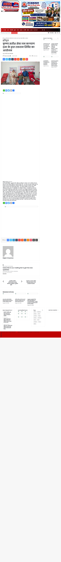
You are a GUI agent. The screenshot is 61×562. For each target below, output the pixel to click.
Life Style (39, 317)
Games (35, 317)
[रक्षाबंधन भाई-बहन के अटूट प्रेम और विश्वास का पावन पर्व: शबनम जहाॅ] (26, 317)
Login (31, 30)
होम (1, 30)
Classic (35, 313)
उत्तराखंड (4, 30)
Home (4, 38)
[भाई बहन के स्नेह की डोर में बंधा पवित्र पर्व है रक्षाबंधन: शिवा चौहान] (19, 313)
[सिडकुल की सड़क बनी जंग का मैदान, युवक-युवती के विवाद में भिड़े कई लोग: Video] (22, 317)
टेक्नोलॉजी (11, 30)
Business (39, 311)
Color (39, 313)
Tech (38, 319)
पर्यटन (18, 30)
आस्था (8, 30)
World (35, 323)
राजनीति (24, 30)
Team (35, 319)
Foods (39, 315)
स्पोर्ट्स (28, 30)
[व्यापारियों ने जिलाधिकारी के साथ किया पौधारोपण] (46, 56)
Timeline (35, 321)
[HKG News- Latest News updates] (10, 6)
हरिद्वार (7, 38)
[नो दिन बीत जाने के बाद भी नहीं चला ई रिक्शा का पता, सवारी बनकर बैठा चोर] (20, 293)
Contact (35, 30)
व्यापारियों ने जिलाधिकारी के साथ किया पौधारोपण (46, 62)
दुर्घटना (15, 30)
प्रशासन (21, 30)
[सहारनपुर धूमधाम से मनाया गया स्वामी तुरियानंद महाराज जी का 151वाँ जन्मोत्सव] (54, 56)
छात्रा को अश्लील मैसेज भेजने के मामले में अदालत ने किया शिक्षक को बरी (8, 300)
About (35, 311)
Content (35, 315)
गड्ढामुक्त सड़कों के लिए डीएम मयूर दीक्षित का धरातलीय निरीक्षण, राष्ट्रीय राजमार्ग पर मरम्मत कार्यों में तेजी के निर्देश (32, 301)
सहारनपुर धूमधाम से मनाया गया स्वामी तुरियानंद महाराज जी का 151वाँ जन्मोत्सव (54, 63)
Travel (39, 321)
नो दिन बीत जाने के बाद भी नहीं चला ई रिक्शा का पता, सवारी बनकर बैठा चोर (20, 300)
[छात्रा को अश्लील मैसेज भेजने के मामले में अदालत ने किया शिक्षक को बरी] (8, 293)
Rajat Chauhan (7, 55)
